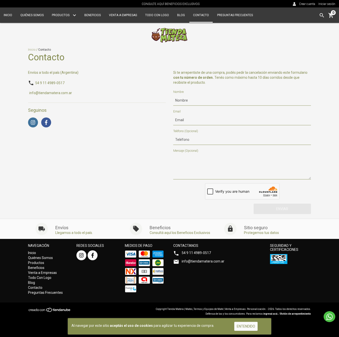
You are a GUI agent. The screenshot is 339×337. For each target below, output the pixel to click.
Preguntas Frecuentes (235, 15)
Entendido (246, 326)
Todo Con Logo (157, 15)
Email (177, 111)
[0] (331, 17)
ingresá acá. (270, 313)
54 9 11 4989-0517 (50, 83)
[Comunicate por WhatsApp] (329, 316)
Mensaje (185, 150)
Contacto (201, 15)
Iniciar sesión (326, 4)
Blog (181, 15)
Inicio (8, 15)
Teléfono (185, 131)
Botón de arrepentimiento (295, 313)
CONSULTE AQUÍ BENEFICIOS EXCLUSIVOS (171, 4)
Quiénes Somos (32, 15)
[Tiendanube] (49, 311)
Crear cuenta (307, 4)
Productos (61, 15)
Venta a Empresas (123, 15)
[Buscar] (322, 15)
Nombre (178, 92)
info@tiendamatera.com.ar (50, 93)
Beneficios (92, 15)
